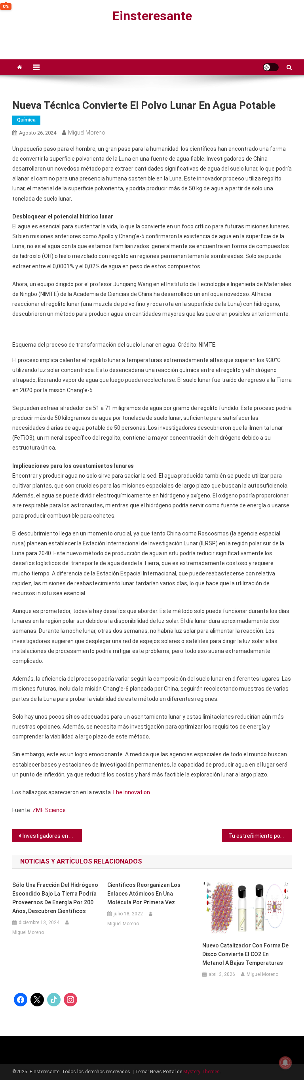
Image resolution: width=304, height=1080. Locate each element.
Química (26, 120)
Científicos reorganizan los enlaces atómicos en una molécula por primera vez (143, 893)
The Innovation (131, 792)
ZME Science (49, 810)
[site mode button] (271, 67)
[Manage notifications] (285, 1062)
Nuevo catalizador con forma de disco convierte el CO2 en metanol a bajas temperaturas (245, 954)
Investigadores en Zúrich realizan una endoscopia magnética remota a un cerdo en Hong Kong (52, 836)
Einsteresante (152, 15)
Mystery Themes (201, 1071)
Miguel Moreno (86, 132)
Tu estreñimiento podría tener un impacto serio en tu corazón (260, 836)
